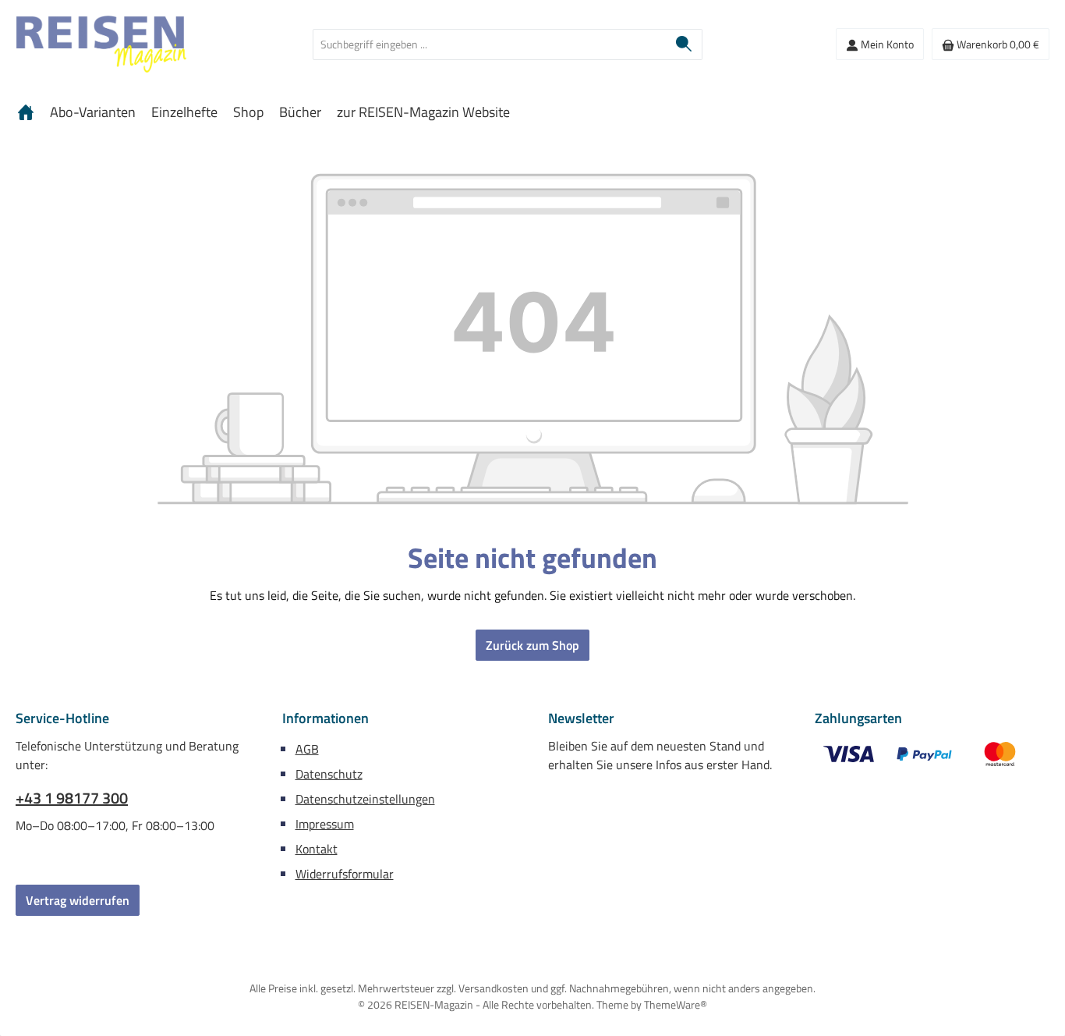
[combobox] (490, 44)
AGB (307, 749)
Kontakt (316, 848)
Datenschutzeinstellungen (365, 798)
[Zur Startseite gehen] (101, 44)
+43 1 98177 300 (72, 798)
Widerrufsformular (344, 873)
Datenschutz (329, 774)
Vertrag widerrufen (77, 900)
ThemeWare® (675, 1004)
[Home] (26, 112)
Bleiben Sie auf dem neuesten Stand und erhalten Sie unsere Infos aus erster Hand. (660, 755)
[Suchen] (684, 44)
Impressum (324, 823)
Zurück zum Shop (532, 645)
